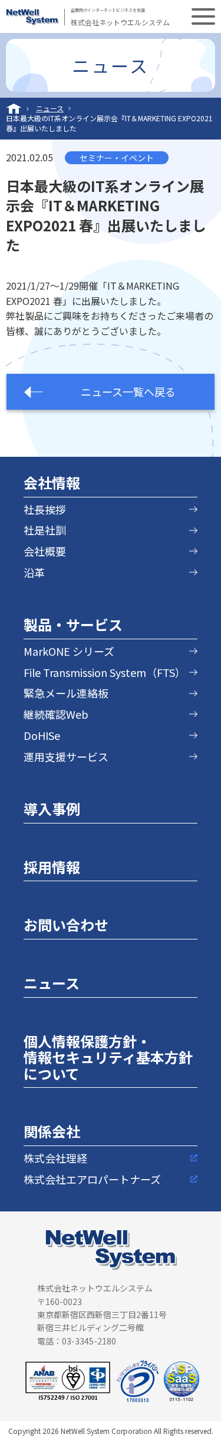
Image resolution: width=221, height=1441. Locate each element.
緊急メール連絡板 (66, 693)
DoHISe (42, 735)
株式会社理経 (55, 1158)
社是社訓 (45, 530)
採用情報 (52, 866)
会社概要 (45, 551)
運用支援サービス (66, 757)
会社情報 (52, 482)
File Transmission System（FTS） (105, 672)
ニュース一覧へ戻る (128, 391)
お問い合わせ (66, 924)
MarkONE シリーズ (69, 651)
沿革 (34, 572)
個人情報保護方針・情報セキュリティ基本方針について (108, 1057)
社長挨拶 (45, 509)
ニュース (50, 108)
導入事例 (52, 808)
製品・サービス (73, 624)
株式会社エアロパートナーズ (92, 1179)
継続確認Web (56, 714)
